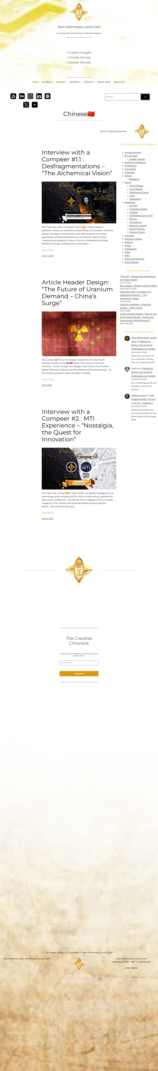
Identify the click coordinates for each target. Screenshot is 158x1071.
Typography (131, 249)
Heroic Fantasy (137, 229)
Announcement (133, 152)
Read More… (48, 250)
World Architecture (134, 259)
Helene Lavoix (138, 395)
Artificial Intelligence (135, 162)
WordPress (85, 981)
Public (128, 245)
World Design (132, 262)
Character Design (138, 209)
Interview (129, 235)
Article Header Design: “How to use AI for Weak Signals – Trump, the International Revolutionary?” (138, 317)
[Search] (145, 97)
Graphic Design (137, 159)
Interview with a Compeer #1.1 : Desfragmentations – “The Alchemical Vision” (77, 163)
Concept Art (135, 222)
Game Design (136, 185)
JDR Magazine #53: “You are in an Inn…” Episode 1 (143, 399)
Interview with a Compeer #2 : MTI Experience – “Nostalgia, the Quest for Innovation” (77, 425)
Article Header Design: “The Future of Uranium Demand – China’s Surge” (77, 292)
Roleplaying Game (139, 192)
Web (127, 255)
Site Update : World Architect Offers (138, 286)
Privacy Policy (85, 975)
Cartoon (133, 205)
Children (133, 212)
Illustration (130, 202)
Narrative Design (133, 239)
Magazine (134, 179)
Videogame (135, 199)
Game (128, 182)
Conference (131, 166)
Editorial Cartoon (138, 225)
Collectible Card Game (141, 215)
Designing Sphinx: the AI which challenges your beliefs (143, 345)
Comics (133, 219)
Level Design (136, 189)
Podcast (129, 242)
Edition (128, 176)
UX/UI (132, 196)
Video (128, 252)
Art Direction (131, 156)
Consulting (130, 169)
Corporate (130, 172)
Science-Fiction (137, 232)
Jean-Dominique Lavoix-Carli (79, 27)
